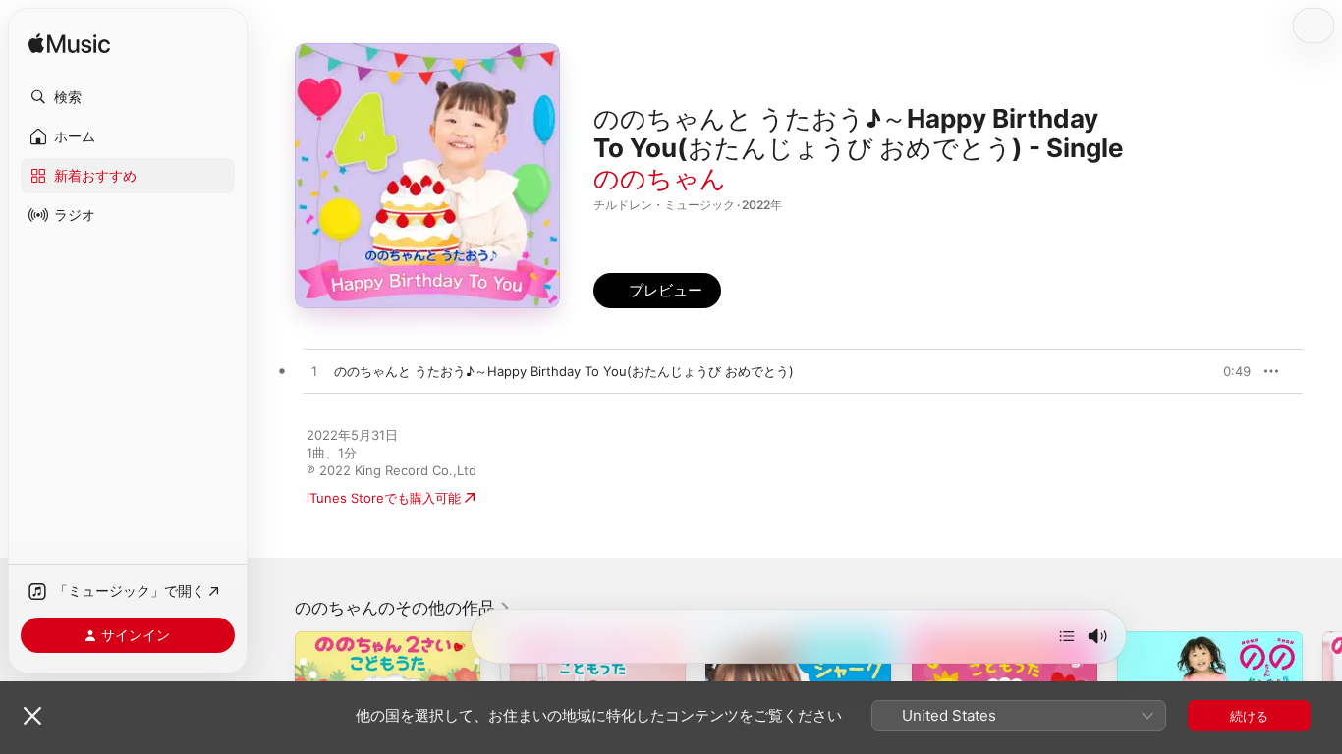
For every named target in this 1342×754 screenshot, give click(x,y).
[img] (69, 44)
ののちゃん (659, 178)
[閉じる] (32, 716)
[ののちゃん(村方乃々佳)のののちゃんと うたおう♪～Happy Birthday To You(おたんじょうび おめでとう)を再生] (314, 372)
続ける (1249, 716)
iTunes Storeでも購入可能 (384, 498)
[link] (403, 608)
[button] (128, 97)
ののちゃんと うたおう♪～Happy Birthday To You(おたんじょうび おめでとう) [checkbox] (564, 371)
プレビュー (1226, 371)
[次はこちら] (1067, 636)
